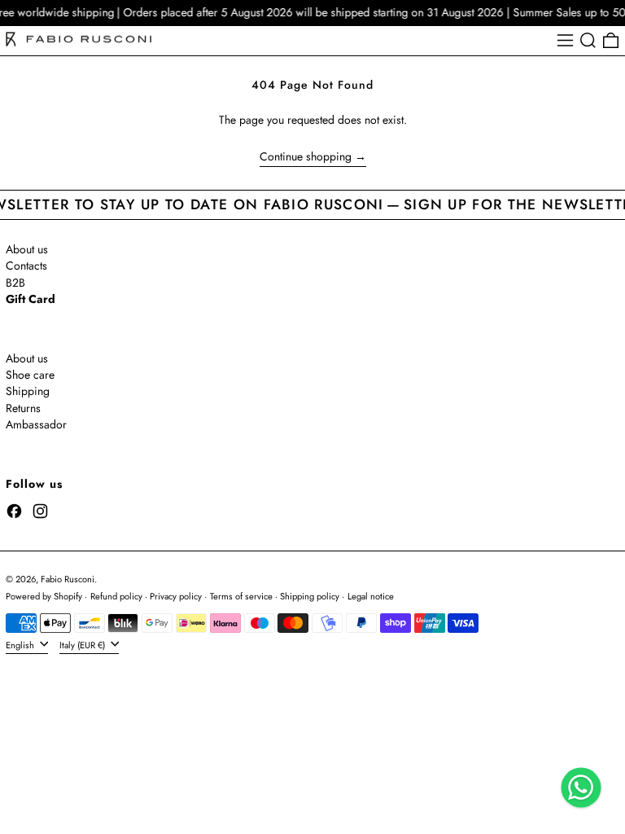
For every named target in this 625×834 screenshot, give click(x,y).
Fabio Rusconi (67, 579)
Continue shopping (306, 157)
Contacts (26, 265)
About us (27, 249)
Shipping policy (309, 596)
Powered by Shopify (44, 596)
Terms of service (241, 596)
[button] (588, 40)
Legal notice (370, 596)
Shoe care (30, 375)
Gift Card (30, 299)
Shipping (28, 391)
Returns (23, 408)
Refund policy (116, 596)
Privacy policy (176, 596)
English (21, 644)
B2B (15, 282)
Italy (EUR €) (83, 644)
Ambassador (36, 424)
